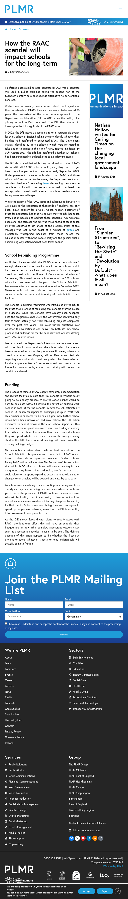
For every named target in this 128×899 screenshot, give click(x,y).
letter (46, 183)
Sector (68, 611)
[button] (120, 9)
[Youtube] (83, 838)
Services (13, 757)
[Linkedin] (89, 838)
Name (8, 599)
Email (68, 599)
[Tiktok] (100, 838)
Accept (86, 891)
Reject (105, 891)
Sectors (76, 650)
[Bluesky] (71, 838)
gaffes (70, 229)
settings (22, 895)
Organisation (12, 611)
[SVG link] (19, 9)
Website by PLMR (113, 866)
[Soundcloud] (94, 838)
